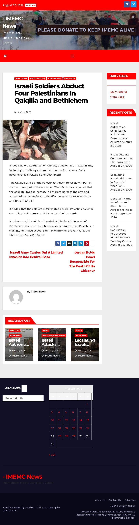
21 (80, 428)
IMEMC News (38, 291)
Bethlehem (21, 79)
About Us (100, 500)
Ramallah (14, 331)
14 (80, 420)
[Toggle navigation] (72, 56)
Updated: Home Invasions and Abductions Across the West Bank (121, 206)
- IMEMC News (22, 476)
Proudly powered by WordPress (20, 507)
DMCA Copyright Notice (122, 506)
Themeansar (9, 510)
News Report (55, 79)
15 (87, 420)
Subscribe (129, 500)
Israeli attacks (37, 79)
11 (59, 420)
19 (66, 428)
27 (73, 436)
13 (73, 420)
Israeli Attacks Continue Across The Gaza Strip (121, 158)
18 (59, 428)
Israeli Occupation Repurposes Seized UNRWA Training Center (120, 234)
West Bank (69, 79)
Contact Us (115, 500)
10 (52, 420)
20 (73, 428)
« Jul (52, 454)
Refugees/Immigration (54, 336)
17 (52, 428)
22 (87, 428)
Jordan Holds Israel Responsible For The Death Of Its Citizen (82, 261)
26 (66, 436)
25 (59, 436)
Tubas (79, 331)
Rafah (45, 331)
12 (66, 420)
